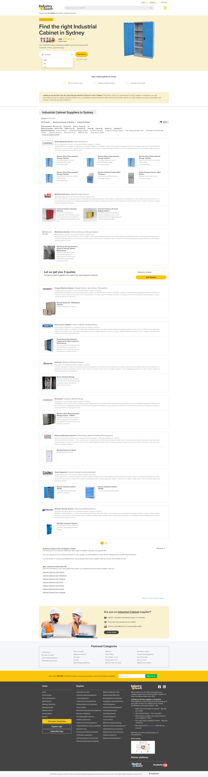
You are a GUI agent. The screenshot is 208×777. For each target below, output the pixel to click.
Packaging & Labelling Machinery (113, 701)
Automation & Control (82, 692)
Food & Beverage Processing (85, 717)
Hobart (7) (108, 128)
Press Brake (109, 654)
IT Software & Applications (84, 735)
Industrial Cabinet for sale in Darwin (53, 586)
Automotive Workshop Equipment (86, 695)
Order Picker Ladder (97, 133)
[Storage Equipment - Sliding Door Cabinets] (62, 300)
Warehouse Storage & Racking (63, 122)
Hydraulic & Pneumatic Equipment (86, 723)
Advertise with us (47, 710)
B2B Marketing (46, 701)
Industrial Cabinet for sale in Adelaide (54, 592)
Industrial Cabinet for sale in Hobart (53, 589)
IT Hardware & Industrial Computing (87, 732)
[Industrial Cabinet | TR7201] (62, 485)
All (88, 126)
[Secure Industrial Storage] (62, 375)
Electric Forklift (78, 651)
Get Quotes (82, 54)
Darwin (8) (99, 128)
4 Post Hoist (46, 652)
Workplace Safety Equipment (111, 738)
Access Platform (61, 130)
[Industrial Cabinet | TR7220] (103, 485)
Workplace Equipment (109, 735)
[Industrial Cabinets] (62, 521)
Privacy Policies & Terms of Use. (87, 774)
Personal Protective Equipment (112, 707)
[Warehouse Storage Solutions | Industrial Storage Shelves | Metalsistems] (62, 244)
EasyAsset (151, 726)
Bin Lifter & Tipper (48, 655)
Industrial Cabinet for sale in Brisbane (54, 579)
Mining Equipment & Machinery (112, 698)
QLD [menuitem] (45, 67)
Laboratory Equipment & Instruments (87, 738)
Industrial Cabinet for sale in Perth (53, 582)
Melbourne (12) (70, 128)
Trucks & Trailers (108, 720)
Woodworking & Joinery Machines (113, 732)
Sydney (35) (58, 128)
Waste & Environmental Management (114, 726)
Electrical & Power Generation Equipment (88, 710)
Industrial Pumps (81, 729)
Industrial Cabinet (83, 122)
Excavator (77, 657)
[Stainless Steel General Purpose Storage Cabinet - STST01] (62, 411)
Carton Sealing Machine (50, 658)
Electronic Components (83, 714)
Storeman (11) (57, 126)
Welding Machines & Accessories (113, 729)
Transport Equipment (109, 717)
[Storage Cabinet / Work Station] (144, 170)
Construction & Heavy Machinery (86, 701)
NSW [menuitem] (45, 60)
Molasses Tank (83, 133)
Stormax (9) (67, 126)
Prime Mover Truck (111, 657)
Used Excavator (142, 657)
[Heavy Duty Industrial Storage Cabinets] (62, 154)
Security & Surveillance (110, 710)
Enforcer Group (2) (79, 126)
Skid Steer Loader (143, 651)
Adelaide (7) (118, 128)
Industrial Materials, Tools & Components (88, 726)
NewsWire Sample (47, 707)
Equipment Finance (80, 654)
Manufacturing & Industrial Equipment (87, 741)
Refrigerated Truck (111, 660)
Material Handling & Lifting (111, 692)
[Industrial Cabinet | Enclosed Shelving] (62, 207)
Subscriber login (57, 731)
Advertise (164, 2)
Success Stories (47, 714)
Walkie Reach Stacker (144, 663)
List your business (57, 721)
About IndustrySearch (48, 698)
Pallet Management (109, 704)
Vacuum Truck (141, 660)
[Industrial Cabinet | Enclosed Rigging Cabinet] (103, 207)
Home (44, 692)
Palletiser (108, 651)
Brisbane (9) (81, 128)
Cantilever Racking (96, 130)
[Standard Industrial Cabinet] (62, 448)
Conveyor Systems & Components (86, 704)
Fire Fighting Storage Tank (134, 130)
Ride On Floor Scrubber (113, 663)
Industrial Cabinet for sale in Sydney (53, 572)
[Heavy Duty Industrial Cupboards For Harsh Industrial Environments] (62, 337)
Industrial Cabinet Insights (51, 135)
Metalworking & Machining (111, 695)
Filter (165, 122)
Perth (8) (90, 128)
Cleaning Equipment (82, 698)
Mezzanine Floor (69, 133)
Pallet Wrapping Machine (82, 663)
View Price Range (81, 59)
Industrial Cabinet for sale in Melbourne (54, 576)
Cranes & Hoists (81, 707)
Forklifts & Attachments (83, 720)
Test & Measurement (109, 714)
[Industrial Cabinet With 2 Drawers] (103, 170)
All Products (45, 122)
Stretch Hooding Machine (145, 654)
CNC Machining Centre (49, 661)
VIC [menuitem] (45, 64)
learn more (111, 632)
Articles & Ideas (47, 695)
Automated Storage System (78, 130)
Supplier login (57, 726)
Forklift (76, 660)
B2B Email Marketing (48, 704)
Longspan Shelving (55, 133)
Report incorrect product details (153, 598)
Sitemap (44, 717)
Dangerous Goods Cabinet (114, 130)
